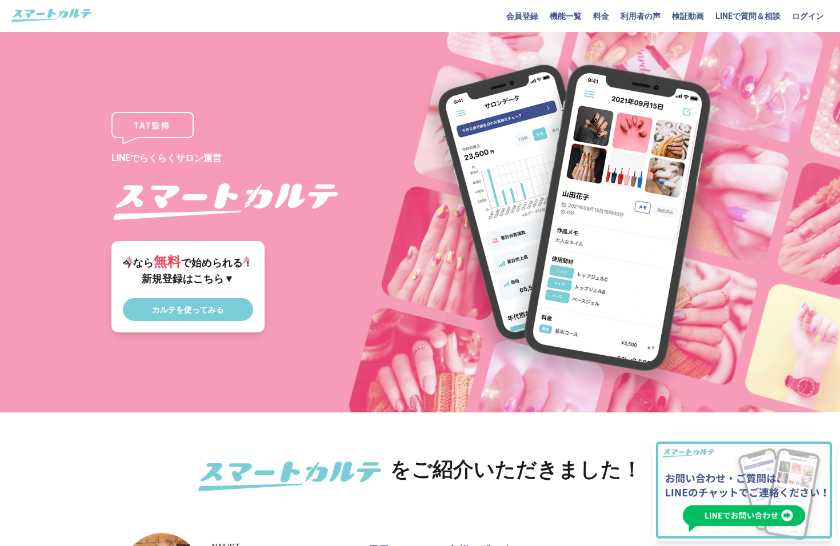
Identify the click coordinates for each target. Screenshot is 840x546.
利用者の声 (641, 16)
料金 (601, 16)
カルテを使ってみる (188, 309)
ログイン (808, 16)
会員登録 (522, 16)
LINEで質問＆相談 (748, 16)
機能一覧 (566, 16)
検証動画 (688, 16)
